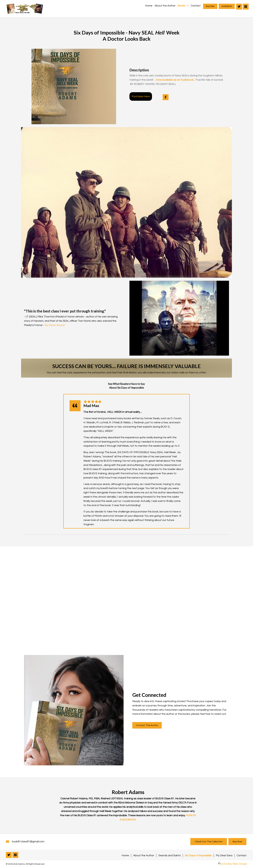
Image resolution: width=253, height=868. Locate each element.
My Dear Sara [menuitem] (224, 855)
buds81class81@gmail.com (28, 841)
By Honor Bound (55, 325)
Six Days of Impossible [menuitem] (198, 855)
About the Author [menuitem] (143, 855)
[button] (210, 6)
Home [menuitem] (125, 855)
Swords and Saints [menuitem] (169, 855)
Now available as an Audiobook (175, 79)
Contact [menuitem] (242, 855)
